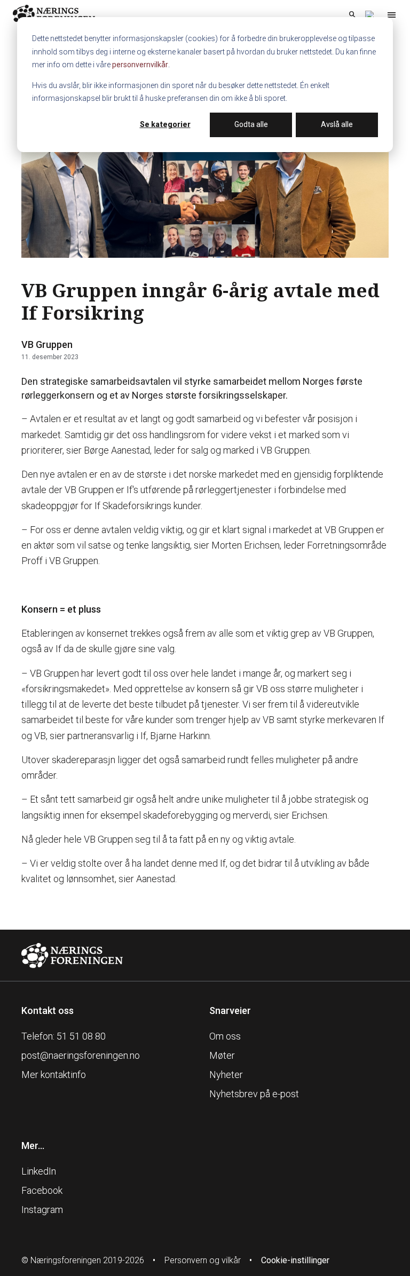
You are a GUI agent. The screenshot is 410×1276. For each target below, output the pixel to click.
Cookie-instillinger (295, 1260)
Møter (222, 1055)
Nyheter (226, 1074)
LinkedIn (38, 1171)
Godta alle (251, 124)
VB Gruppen (47, 344)
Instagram (42, 1209)
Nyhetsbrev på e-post (254, 1093)
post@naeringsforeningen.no (80, 1055)
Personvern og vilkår (202, 1260)
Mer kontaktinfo (53, 1074)
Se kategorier (165, 124)
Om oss (225, 1036)
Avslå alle (337, 124)
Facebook (41, 1190)
